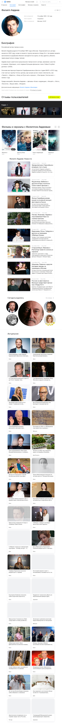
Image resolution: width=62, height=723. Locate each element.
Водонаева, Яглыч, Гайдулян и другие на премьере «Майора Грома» (42, 233)
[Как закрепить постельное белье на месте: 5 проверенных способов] (43, 686)
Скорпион (40, 18)
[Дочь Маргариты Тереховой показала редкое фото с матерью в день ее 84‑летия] (43, 541)
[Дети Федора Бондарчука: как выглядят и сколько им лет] (43, 397)
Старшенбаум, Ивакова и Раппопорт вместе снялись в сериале (42, 250)
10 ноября (40, 16)
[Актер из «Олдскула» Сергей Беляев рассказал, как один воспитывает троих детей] (19, 469)
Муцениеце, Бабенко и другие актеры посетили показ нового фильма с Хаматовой (41, 184)
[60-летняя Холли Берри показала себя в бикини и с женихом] (19, 686)
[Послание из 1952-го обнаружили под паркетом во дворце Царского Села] (43, 421)
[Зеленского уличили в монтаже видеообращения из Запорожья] (43, 614)
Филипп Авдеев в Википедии (28, 87)
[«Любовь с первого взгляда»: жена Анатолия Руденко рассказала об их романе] (43, 517)
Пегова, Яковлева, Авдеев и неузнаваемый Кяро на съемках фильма (42, 216)
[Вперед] (58, 127)
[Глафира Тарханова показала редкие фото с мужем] (19, 565)
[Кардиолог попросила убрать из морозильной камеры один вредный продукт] (43, 590)
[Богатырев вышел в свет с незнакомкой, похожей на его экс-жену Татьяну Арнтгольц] (43, 565)
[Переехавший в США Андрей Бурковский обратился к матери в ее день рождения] (19, 349)
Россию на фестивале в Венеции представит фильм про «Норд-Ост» (42, 283)
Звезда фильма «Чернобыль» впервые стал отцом (42, 166)
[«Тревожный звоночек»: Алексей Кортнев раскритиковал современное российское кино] (43, 349)
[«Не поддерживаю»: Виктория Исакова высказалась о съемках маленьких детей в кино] (19, 445)
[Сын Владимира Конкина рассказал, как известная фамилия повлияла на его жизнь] (19, 421)
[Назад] (55, 127)
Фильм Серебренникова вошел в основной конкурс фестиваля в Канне (41, 200)
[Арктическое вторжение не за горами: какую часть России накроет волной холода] (19, 710)
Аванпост (4, 152)
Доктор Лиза (21, 152)
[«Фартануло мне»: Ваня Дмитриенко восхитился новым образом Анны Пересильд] (19, 638)
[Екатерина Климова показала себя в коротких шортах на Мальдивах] (19, 590)
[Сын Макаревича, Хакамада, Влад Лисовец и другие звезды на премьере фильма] (43, 373)
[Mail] (5, 2)
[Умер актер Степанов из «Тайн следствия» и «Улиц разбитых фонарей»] (19, 614)
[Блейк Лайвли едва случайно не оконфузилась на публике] (19, 662)
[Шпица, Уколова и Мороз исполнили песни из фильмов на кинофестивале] (43, 638)
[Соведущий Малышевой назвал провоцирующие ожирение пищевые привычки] (43, 710)
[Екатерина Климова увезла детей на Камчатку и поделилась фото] (43, 493)
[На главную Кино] (8, 2)
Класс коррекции (38, 152)
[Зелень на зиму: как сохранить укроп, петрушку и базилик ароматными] (43, 445)
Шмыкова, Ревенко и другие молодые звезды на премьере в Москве (42, 266)
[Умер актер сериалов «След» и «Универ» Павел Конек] (19, 517)
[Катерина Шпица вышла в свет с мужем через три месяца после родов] (19, 493)
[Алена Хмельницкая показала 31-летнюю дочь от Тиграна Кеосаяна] (43, 469)
